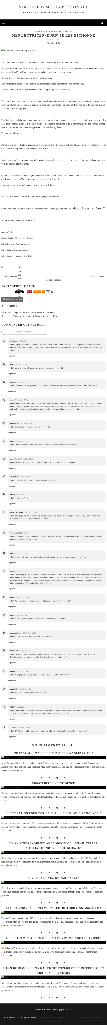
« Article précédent (9, 276)
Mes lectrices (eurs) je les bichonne (53, 35)
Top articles (43, 1017)
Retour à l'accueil (53, 280)
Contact (52, 1017)
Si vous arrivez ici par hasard (54, 878)
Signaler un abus (63, 1017)
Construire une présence (53, 783)
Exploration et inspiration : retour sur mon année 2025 (53, 908)
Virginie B (32, 316)
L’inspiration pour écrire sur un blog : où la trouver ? (53, 813)
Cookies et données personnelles (90, 1017)
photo (33, 50)
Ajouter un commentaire (24, 332)
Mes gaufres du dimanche (24, 238)
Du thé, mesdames (22, 244)
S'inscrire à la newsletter (12, 299)
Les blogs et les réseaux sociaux (53, 31)
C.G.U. (74, 1017)
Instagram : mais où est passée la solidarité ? (53, 753)
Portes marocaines (21, 250)
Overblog (69, 1009)
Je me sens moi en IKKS (23, 256)
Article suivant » (98, 276)
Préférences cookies (53, 1021)
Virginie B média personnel (53, 7)
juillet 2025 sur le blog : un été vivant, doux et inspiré (53, 938)
